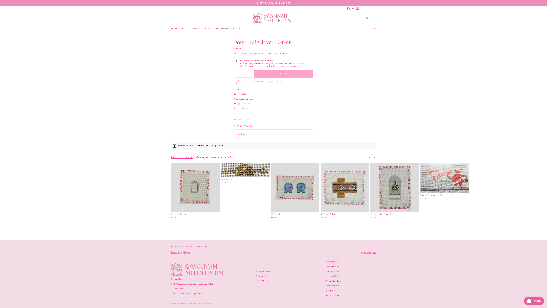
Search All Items (263, 272)
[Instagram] (353, 8)
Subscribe (368, 252)
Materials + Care (242, 120)
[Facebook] (348, 8)
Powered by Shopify (204, 304)
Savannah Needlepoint (186, 304)
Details (237, 90)
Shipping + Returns (243, 126)
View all (372, 158)
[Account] (367, 18)
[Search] (374, 29)
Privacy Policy (262, 276)
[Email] (357, 8)
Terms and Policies (368, 304)
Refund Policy (262, 281)
